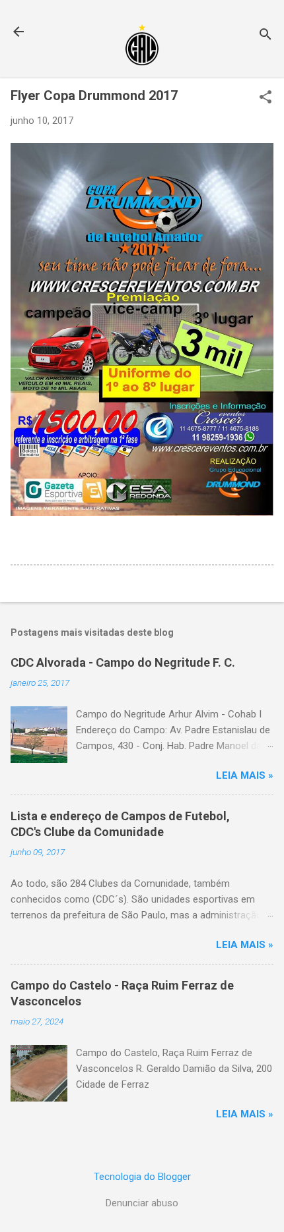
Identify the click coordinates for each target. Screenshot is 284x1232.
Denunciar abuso (142, 1203)
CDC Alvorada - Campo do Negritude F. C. (123, 662)
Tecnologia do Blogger (142, 1177)
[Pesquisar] (265, 36)
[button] (265, 98)
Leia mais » (244, 775)
